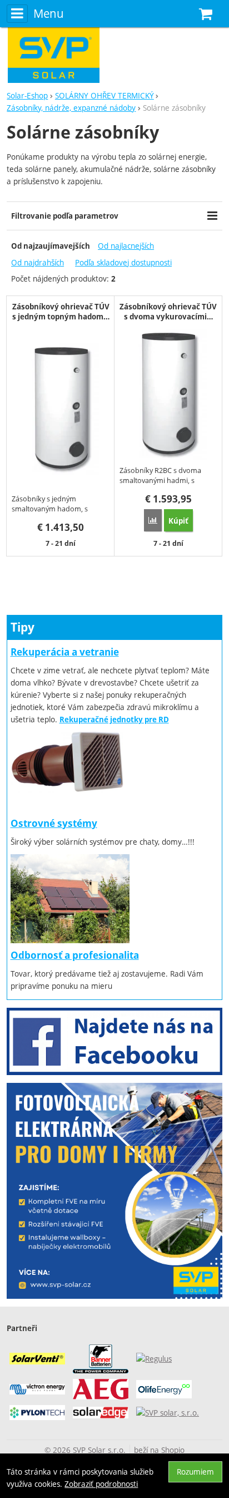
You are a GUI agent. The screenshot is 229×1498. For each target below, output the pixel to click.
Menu (48, 13)
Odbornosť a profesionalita (75, 955)
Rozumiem (195, 1471)
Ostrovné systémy (54, 823)
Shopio (173, 1450)
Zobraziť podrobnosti (101, 1484)
